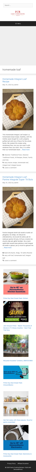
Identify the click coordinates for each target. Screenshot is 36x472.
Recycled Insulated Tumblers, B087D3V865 (18, 360)
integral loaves (16, 165)
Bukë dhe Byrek (9, 253)
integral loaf (6, 165)
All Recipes (18, 157)
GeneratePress (18, 469)
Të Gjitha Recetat (26, 253)
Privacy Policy (11, 463)
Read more (26, 149)
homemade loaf (23, 162)
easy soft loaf (8, 255)
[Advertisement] (18, 45)
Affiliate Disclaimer (23, 463)
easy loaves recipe (10, 162)
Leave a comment (10, 168)
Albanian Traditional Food (13, 155)
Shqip (18, 253)
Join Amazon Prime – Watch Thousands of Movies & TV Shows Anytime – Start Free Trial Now (17, 328)
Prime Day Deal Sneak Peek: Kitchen (15, 298)
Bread (25, 157)
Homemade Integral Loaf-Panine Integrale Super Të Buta (18, 178)
